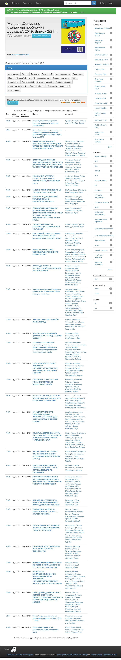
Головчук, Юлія (71, 416)
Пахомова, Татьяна (73, 405)
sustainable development (99, 213)
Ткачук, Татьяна (77, 181)
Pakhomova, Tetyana (73, 400)
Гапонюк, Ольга (71, 236)
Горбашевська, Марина (74, 365)
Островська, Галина (73, 345)
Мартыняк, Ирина (72, 277)
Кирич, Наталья (71, 303)
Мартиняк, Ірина (72, 270)
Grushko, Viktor (78, 226)
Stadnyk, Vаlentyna (72, 424)
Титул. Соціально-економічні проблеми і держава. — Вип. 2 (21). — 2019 (47, 618)
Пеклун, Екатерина (73, 535)
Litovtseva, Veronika (72, 609)
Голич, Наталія (71, 451)
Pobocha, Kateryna (78, 326)
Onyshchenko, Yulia (72, 338)
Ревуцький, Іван (71, 576)
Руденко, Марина (72, 382)
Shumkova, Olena (72, 558)
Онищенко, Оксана (72, 574)
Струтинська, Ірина (73, 208)
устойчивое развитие (99, 256)
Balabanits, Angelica (72, 243)
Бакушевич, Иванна (73, 273)
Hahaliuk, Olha (70, 315)
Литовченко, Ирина (73, 167)
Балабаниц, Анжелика (74, 238)
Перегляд (27, 3)
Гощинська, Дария (72, 275)
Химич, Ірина (70, 141)
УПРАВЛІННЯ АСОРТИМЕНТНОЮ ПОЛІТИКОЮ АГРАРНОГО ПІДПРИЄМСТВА (46, 548)
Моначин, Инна (76, 199)
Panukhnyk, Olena (72, 458)
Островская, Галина (73, 352)
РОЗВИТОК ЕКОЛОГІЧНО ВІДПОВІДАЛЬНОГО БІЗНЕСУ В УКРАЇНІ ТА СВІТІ (45, 251)
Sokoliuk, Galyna (71, 426)
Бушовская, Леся (71, 486)
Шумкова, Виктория (73, 551)
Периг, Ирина (70, 201)
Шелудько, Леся (76, 192)
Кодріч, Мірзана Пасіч (73, 632)
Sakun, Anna (70, 444)
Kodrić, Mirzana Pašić (73, 627)
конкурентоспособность (104, 228)
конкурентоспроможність (104, 235)
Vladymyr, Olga (71, 310)
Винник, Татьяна (72, 514)
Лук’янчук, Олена (72, 176)
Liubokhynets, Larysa (73, 491)
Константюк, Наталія (74, 511)
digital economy (100, 156)
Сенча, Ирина (78, 532)
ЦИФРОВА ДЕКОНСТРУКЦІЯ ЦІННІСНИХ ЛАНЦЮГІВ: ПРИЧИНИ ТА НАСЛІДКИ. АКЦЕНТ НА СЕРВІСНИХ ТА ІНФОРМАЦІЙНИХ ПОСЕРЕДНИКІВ (47, 163)
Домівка (16, 3)
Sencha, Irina (70, 539)
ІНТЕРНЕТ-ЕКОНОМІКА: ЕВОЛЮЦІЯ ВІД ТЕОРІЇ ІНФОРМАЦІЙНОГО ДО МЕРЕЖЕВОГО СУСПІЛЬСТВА (47, 564)
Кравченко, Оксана (72, 597)
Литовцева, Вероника (74, 602)
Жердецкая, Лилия (72, 502)
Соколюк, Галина (72, 414)
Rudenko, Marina (71, 391)
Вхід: (103, 3)
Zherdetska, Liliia (71, 505)
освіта (97, 245)
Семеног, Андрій (71, 562)
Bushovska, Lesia (71, 493)
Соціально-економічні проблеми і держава (73, 617)
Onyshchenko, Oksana (73, 586)
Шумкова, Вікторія (72, 546)
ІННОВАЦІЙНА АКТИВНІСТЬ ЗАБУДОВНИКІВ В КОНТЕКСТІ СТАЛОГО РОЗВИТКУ (44, 511)
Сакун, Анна (77, 437)
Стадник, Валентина (73, 412)
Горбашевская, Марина (74, 370)
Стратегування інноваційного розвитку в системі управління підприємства (45, 123)
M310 (97, 207)
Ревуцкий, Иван (78, 581)
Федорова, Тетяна (72, 160)
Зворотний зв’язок (110, 654)
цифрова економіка (98, 263)
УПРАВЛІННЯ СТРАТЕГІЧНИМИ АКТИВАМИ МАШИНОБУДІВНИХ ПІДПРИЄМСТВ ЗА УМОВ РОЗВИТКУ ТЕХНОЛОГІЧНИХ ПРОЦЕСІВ (47, 480)
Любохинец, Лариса (73, 484)
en (96, 308)
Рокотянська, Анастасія (75, 398)
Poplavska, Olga (71, 495)
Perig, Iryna (73, 203)
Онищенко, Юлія (71, 333)
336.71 (97, 171)
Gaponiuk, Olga (71, 245)
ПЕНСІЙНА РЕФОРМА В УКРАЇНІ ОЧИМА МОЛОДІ (45, 320)
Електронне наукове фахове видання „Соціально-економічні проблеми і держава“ (43, 12)
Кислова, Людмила (72, 363)
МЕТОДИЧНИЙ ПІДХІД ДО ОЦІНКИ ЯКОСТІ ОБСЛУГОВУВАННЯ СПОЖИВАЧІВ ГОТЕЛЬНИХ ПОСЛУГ (47, 235)
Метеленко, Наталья (74, 467)
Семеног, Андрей (72, 565)
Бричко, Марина (71, 592)
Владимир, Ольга (72, 291)
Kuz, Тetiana (76, 359)
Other (8, 130)
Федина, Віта (70, 322)
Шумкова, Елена (71, 553)
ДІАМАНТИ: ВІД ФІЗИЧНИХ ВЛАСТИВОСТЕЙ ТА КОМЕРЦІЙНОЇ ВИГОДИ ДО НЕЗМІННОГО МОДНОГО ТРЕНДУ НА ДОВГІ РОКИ (47, 144)
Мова (111, 3)
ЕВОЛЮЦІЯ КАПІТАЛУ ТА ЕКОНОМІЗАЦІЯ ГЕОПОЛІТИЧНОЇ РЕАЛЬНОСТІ (46, 226)
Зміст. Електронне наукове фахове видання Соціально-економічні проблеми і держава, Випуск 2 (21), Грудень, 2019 (47, 133)
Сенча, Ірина (70, 527)
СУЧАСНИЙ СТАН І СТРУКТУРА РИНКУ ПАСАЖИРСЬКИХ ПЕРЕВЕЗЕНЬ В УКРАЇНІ (45, 381)
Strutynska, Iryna (71, 213)
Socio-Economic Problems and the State (75, 621)
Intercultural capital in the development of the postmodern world (45, 629)
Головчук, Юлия (78, 421)
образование (100, 240)
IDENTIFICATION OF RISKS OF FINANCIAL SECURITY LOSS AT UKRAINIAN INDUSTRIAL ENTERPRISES (45, 469)
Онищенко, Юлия (72, 335)
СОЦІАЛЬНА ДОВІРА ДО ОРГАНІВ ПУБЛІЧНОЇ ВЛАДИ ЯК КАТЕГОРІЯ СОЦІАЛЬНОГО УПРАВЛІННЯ (46, 398)
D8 (96, 185)
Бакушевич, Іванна (72, 266)
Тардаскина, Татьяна (73, 442)
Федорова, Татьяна (73, 164)
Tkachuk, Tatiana (71, 185)
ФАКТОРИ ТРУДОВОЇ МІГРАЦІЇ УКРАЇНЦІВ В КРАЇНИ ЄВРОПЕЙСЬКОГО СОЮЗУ (44, 198)
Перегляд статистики (42, 35)
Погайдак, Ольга (72, 305)
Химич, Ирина (77, 146)
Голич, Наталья (77, 454)
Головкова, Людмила (73, 379)
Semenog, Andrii (71, 567)
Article (8, 120)
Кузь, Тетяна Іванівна (75, 346)
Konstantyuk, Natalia (72, 521)
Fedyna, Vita (70, 329)
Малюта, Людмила (73, 342)
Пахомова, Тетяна (72, 396)
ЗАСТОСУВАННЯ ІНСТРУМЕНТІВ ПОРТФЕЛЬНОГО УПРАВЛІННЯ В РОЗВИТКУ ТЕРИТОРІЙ (45, 527)
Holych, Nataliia (100, 108)
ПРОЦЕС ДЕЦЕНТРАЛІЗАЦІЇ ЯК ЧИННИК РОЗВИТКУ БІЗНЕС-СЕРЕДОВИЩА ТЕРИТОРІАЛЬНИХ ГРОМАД (46, 455)
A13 (96, 175)
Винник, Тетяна (71, 509)
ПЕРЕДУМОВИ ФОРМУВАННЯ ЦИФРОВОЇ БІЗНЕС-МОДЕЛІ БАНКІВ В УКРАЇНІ (47, 335)
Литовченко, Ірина (72, 162)
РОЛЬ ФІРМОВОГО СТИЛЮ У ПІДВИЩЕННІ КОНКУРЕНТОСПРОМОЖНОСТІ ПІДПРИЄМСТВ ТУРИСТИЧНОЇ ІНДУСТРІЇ (45, 368)
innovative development (99, 196)
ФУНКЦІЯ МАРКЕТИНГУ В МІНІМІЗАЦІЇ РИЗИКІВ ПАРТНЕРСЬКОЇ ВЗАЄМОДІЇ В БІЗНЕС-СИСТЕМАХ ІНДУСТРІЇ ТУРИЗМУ (44, 417)
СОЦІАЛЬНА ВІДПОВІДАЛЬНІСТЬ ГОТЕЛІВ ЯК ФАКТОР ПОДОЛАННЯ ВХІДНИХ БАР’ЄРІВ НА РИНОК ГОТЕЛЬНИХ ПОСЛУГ (46, 436)
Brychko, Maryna (71, 606)
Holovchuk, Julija (71, 428)
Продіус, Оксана (71, 120)
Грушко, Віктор (71, 224)
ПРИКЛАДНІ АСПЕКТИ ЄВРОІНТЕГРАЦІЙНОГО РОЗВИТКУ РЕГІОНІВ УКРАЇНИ (46, 268)
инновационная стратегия (101, 220)
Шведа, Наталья (78, 256)
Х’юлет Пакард (96, 654)
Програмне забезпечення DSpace (20, 654)
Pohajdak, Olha (77, 312)
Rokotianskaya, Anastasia (74, 403)
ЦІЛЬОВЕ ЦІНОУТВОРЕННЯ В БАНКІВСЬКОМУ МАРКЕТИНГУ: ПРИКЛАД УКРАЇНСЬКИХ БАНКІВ (45, 502)
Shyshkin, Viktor (71, 583)
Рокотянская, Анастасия (75, 407)
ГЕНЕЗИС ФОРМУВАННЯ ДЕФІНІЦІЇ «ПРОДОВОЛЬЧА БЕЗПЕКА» (46, 191)
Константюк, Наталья (74, 516)
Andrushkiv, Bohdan (72, 308)
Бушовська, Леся (71, 479)
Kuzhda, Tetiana (71, 259)
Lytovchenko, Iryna (72, 171)
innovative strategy (102, 202)
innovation (98, 190)
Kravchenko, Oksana (73, 611)
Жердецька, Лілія (72, 500)
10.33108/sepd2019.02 (20, 54)
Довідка (38, 3)
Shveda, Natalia (77, 261)
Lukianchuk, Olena (72, 183)
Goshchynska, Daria (72, 282)
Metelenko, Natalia (72, 465)
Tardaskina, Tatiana (77, 447)
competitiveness (101, 180)
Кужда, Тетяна (71, 249)
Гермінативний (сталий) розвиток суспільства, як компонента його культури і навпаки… (46, 291)
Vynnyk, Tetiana (71, 518)
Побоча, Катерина (72, 319)
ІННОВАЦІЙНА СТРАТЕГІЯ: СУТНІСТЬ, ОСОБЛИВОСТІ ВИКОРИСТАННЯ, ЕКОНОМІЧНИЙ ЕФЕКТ (46, 179)
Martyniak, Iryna (71, 284)
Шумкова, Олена (71, 548)
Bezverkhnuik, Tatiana (73, 537)
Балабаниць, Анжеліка (74, 233)
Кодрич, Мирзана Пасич (74, 629)
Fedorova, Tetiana (72, 169)
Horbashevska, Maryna (74, 375)
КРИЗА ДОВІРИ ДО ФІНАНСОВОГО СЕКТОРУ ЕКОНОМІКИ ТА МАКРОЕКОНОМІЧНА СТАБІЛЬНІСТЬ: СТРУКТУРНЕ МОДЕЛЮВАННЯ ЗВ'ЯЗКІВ (47, 597)
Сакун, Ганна (70, 433)
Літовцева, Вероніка (73, 595)
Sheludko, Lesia (71, 190)
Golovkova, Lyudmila (73, 389)
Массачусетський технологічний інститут (72, 654)
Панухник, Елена (71, 456)
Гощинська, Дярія (72, 268)
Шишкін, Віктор (71, 571)
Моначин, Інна (70, 196)
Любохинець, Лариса (73, 477)
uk (96, 303)
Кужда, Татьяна (71, 254)
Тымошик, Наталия (73, 148)
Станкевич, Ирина (72, 440)
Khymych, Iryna (71, 153)
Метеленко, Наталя (73, 470)
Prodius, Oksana (78, 123)
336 (96, 166)
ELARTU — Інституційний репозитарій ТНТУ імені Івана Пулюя (33, 10)
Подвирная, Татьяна (73, 150)
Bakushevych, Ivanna (73, 280)
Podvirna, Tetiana (78, 155)
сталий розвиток (101, 250)
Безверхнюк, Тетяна (73, 525)
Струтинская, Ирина (73, 210)
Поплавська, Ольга (72, 481)
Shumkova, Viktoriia (72, 556)
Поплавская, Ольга (72, 488)
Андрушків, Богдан (72, 289)
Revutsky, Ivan (70, 588)
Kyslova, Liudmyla (72, 373)
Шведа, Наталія (77, 252)
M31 (96, 161)
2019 (82, 12)
